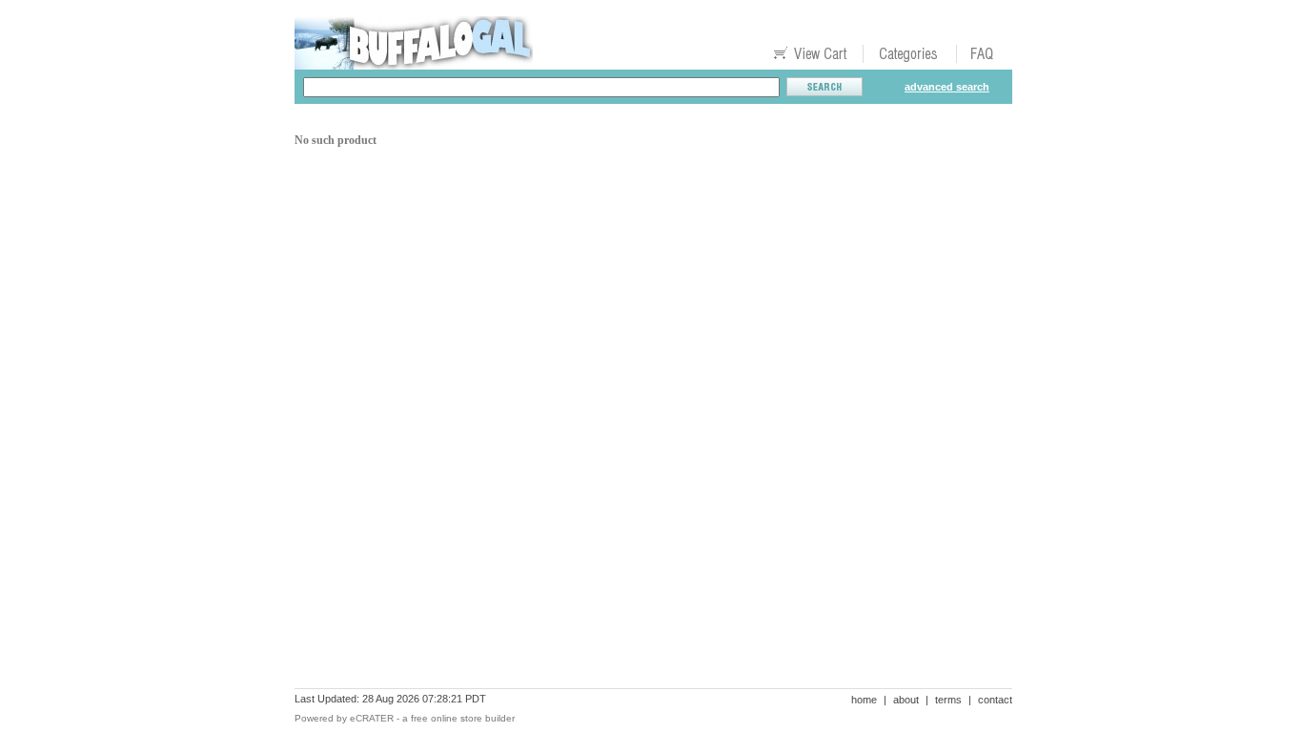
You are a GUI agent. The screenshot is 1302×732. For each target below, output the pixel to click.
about (906, 699)
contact (995, 699)
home (864, 699)
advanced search (947, 86)
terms (948, 699)
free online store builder (463, 718)
